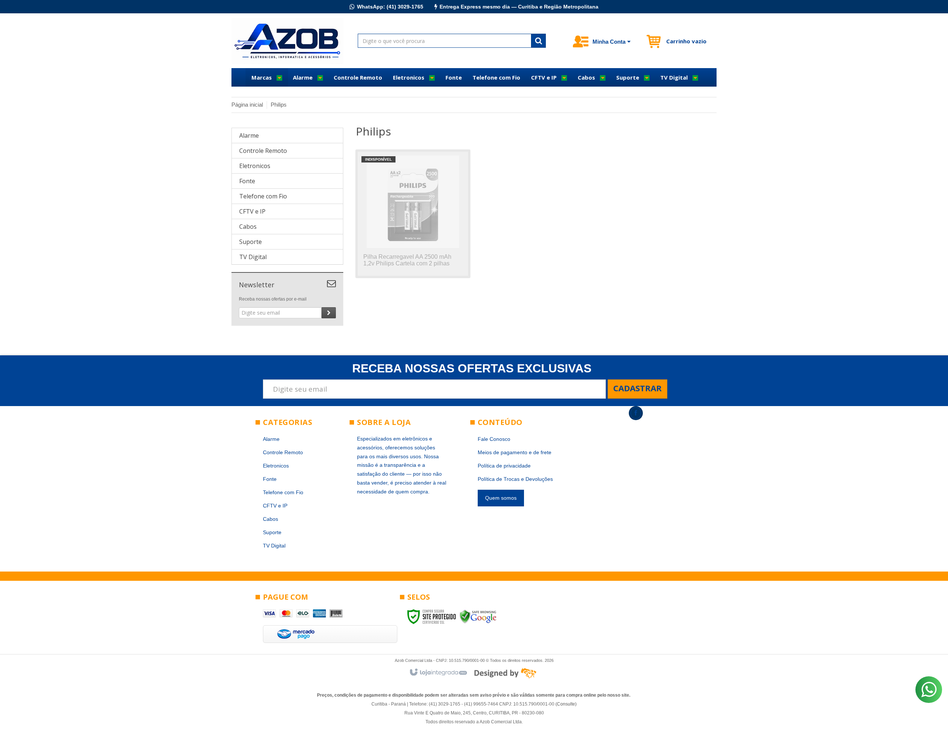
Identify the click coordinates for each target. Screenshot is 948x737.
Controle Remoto (283, 452)
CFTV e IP (275, 506)
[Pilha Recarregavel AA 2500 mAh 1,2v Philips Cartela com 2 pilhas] (413, 214)
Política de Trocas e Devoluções (515, 479)
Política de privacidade (504, 466)
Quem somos (501, 498)
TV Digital (274, 546)
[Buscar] (538, 41)
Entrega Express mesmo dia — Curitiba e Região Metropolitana (519, 7)
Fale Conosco (494, 439)
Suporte (272, 532)
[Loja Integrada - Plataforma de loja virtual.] (438, 673)
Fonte (270, 479)
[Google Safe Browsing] (478, 616)
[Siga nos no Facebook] (636, 413)
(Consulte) (566, 704)
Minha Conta (608, 41)
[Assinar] (328, 312)
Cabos (270, 519)
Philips (279, 104)
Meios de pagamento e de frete (514, 452)
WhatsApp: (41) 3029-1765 (390, 7)
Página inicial (247, 104)
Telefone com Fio (283, 492)
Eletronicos (276, 466)
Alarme (271, 439)
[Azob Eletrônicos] (287, 41)
